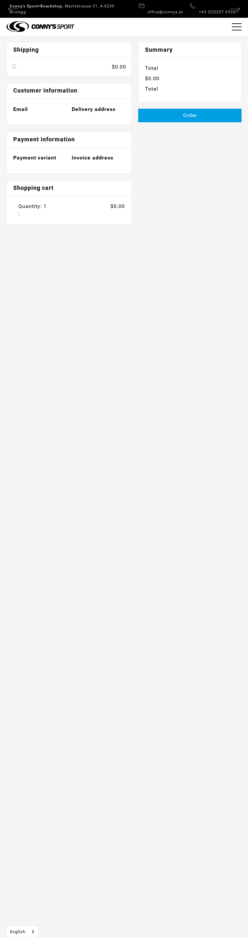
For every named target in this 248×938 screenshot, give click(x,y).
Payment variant (34, 158)
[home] (37, 26)
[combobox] (22, 931)
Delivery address (94, 109)
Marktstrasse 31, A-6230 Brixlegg (62, 9)
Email (20, 109)
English (18, 931)
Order (190, 115)
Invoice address (92, 158)
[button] (236, 26)
